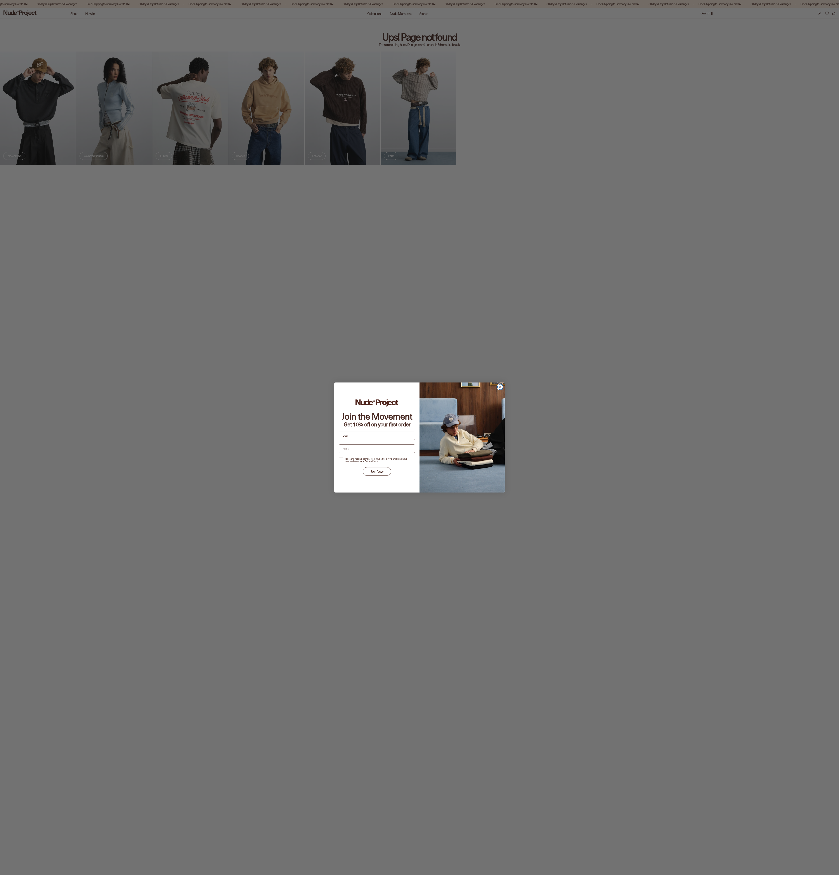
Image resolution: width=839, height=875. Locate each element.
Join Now (377, 472)
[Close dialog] (500, 387)
